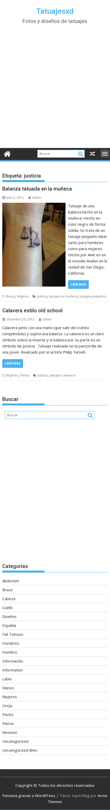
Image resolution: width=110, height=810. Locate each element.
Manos (8, 687)
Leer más (78, 284)
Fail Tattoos (12, 634)
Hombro (9, 652)
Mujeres (23, 296)
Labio (7, 678)
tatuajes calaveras (63, 375)
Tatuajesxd (55, 11)
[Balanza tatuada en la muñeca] (33, 205)
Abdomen (10, 580)
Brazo (10, 296)
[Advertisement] (55, 90)
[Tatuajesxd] (7, 153)
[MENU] (105, 153)
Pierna (24, 375)
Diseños (9, 616)
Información (12, 661)
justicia (42, 296)
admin (36, 197)
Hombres (10, 643)
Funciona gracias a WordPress (28, 795)
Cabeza (8, 598)
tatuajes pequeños (92, 296)
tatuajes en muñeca (63, 296)
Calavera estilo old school (32, 310)
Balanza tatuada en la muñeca (37, 189)
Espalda (9, 625)
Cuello (7, 607)
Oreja (7, 705)
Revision (9, 732)
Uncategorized (15, 741)
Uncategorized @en (19, 750)
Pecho (7, 714)
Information (12, 669)
